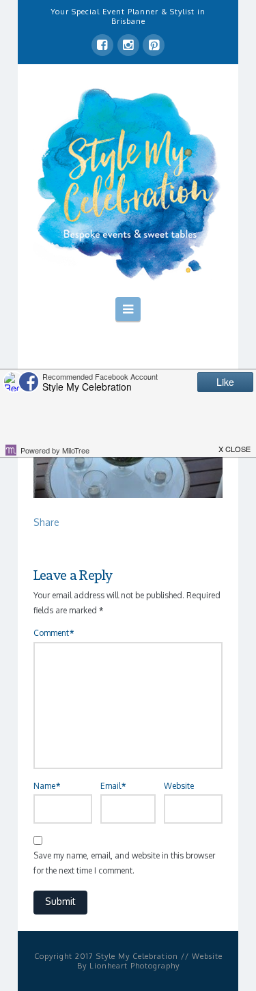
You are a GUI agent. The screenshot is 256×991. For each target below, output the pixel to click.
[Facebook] (102, 45)
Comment (53, 633)
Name (46, 786)
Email (113, 786)
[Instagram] (128, 45)
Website (179, 786)
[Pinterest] (154, 45)
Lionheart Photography (134, 966)
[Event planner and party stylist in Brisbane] (128, 183)
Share (46, 522)
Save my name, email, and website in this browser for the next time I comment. (124, 863)
